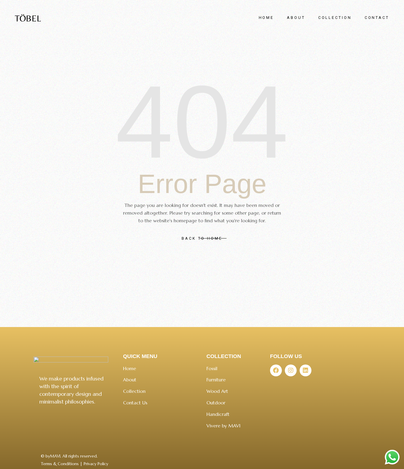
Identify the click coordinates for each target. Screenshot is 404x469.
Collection (134, 391)
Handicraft (218, 414)
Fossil (211, 368)
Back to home (202, 238)
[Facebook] (276, 370)
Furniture (216, 380)
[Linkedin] (305, 370)
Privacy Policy (96, 463)
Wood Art (217, 391)
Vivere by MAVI (223, 426)
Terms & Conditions (60, 463)
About (129, 380)
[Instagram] (291, 370)
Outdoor (215, 403)
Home (129, 368)
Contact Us (135, 403)
